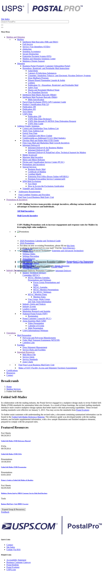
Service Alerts (28, 357)
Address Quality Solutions (28, 126)
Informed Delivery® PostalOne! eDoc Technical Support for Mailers (57, 152)
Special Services (29, 167)
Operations (11, 333)
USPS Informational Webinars (35, 330)
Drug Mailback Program (38, 78)
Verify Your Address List (33, 131)
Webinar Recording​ (31, 256)
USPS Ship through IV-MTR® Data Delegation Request (52, 121)
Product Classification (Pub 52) (36, 104)
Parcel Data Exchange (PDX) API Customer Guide (44, 102)
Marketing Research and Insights (36, 311)
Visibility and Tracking (32, 188)
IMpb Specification (36, 99)
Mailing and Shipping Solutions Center (39, 59)
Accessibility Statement (16, 560)
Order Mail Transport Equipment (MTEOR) (41, 340)
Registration (33, 316)
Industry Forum (13, 270)
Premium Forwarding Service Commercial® (46, 179)
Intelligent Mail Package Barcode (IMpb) (40, 97)
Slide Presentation (35, 328)
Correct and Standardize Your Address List (41, 128)
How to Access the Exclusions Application (46, 186)
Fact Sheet (32, 184)
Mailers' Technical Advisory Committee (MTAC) (34, 274)
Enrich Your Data (30, 133)
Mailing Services (13, 389)
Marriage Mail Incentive (33, 157)
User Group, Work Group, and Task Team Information (39, 300)
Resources (10, 373)
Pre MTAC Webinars (42, 292)
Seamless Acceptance (32, 51)
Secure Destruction (31, 54)
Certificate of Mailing (37, 172)
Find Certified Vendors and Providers (34, 195)
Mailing (20, 39)
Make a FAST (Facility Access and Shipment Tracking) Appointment (48, 368)
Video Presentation (36, 323)
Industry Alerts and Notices (34, 304)
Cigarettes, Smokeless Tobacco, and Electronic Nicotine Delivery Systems (59, 75)
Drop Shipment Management (35, 347)
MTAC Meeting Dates (37, 294)
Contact (9, 375)
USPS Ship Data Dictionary (40, 119)
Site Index (5, 19)
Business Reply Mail (36, 169)
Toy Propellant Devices (38, 92)
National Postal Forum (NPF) (35, 314)
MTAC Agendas (40, 287)
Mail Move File (29, 354)
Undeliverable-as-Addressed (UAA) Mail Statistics (44, 138)
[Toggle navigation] (2, 27)
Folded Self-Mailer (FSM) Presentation (13, 467)
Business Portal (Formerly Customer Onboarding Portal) (46, 66)
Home (9, 386)
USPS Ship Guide (35, 123)
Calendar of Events (36, 326)
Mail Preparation (24, 335)
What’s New (28, 251)
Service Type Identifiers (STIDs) (36, 47)
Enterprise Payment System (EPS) (37, 56)
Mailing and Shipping (15, 37)
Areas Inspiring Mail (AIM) (34, 321)
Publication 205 (29, 109)
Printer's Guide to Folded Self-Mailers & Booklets (17, 480)
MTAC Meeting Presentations (46, 290)
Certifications (12, 370)
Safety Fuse (33, 87)
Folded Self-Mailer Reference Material (28, 417)
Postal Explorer (82, 410)
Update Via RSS (13, 549)
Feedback (5, 512)
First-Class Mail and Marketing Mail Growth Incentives (46, 143)
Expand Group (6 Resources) (13, 509)
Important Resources (26, 352)
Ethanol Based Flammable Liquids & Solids (46, 80)
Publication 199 (29, 107)
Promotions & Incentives (16, 199)
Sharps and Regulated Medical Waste (43, 90)
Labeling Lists (29, 342)
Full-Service (28, 44)
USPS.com (11, 569)
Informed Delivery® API (38, 150)
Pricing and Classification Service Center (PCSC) (43, 162)
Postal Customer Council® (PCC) (37, 318)
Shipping (21, 63)
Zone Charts (28, 362)
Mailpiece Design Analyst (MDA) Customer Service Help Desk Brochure (24, 493)
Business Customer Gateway (18, 562)
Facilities (21, 345)
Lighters (31, 83)
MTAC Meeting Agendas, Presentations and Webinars (39, 278)
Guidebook (27, 249)
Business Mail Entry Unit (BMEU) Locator (14, 504)
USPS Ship (27, 114)
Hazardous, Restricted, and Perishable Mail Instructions (46, 68)
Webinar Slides (29, 254)
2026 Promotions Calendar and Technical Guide (40, 241)
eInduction (27, 49)
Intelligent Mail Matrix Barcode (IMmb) (39, 95)
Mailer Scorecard (30, 155)
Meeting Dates (39, 297)
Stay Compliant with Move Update (37, 136)
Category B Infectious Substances (42, 73)
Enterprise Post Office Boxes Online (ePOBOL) (48, 176)
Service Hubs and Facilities (34, 350)
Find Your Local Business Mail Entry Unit (36, 197)
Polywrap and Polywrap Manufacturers (39, 338)
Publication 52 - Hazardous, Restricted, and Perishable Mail (53, 85)
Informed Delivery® (31, 145)
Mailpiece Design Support (34, 61)
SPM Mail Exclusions (32, 181)
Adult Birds (33, 71)
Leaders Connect (30, 309)
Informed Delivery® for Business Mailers (45, 148)
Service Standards (30, 359)
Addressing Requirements (29, 191)
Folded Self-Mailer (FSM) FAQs (11, 454)
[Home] (42, 12)
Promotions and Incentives (34, 164)
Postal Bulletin (12, 565)
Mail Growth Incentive (27, 216)
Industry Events (29, 306)
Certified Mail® (34, 174)
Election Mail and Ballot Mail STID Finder (41, 140)
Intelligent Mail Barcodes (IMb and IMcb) (40, 42)
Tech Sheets (28, 111)
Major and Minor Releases (34, 160)
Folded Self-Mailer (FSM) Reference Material (16, 441)
